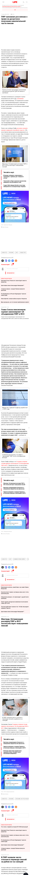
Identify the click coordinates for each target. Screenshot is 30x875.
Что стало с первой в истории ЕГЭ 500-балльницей (14, 847)
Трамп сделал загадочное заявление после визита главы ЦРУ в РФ (14, 602)
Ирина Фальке (5, 793)
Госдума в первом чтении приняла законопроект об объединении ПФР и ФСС (15, 463)
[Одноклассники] (16, 260)
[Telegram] (9, 260)
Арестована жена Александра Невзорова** (12, 285)
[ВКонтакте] (12, 260)
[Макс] (6, 260)
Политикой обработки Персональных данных (11, 6)
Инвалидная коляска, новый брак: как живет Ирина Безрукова (15, 587)
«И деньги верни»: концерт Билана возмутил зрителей (13, 289)
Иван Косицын (5, 227)
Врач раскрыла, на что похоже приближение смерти (15, 302)
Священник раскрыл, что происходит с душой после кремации (15, 597)
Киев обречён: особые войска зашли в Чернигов (14, 298)
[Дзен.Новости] (2, 260)
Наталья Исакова (6, 533)
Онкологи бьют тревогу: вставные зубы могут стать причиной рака (15, 592)
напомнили (20, 98)
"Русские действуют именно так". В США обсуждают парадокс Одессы (15, 607)
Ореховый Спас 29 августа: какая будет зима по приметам (14, 281)
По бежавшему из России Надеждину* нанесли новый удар (13, 294)
